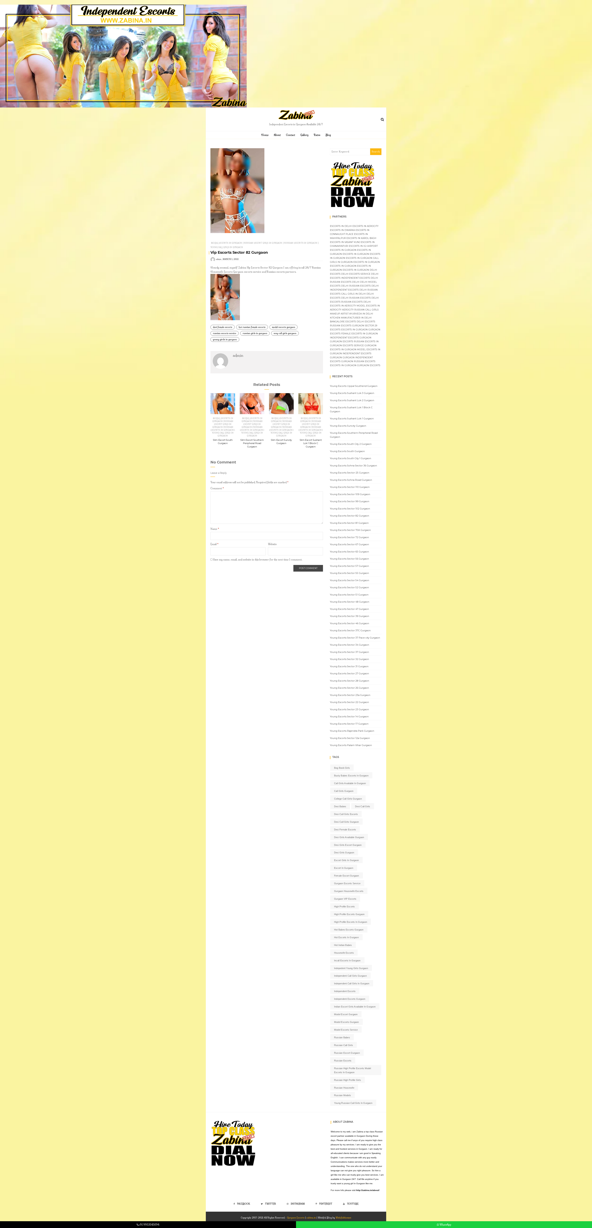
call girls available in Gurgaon (350, 783)
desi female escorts (222, 327)
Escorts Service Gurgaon (359, 345)
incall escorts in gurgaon (347, 960)
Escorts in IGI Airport (363, 246)
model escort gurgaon (346, 1014)
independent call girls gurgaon (350, 975)
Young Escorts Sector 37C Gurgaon (350, 630)
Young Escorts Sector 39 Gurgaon (349, 616)
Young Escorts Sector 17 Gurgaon (349, 723)
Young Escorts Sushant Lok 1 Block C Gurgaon (351, 409)
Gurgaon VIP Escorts (345, 898)
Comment (217, 488)
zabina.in (311, 1217)
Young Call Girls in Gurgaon (226, 247)
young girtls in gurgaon (225, 339)
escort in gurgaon (343, 868)
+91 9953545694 (149, 1224)
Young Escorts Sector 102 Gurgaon (350, 508)
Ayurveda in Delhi (361, 313)
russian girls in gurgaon (255, 333)
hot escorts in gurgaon (346, 937)
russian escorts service (224, 333)
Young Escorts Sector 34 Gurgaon (349, 644)
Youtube (352, 1203)
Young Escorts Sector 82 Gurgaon (349, 515)
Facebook (243, 1203)
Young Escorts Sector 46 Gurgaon (349, 623)
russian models (342, 1095)
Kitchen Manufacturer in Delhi (351, 317)
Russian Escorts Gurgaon (347, 325)
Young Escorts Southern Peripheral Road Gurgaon (354, 434)
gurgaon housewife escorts (349, 891)
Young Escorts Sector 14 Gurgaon (349, 716)
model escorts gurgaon (283, 327)
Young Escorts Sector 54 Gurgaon (349, 580)
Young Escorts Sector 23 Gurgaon (349, 709)
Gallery (304, 134)
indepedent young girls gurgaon (351, 968)
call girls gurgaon (343, 791)
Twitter (270, 1203)
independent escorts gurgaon (349, 999)
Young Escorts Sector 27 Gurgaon (349, 673)
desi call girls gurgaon (346, 822)
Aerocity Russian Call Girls (360, 309)
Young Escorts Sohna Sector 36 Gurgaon (353, 465)
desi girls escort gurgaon (348, 845)
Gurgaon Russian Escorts (358, 361)
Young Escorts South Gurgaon (347, 451)
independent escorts (345, 991)
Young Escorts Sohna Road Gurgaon (351, 479)
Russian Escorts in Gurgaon (300, 243)
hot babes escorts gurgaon (349, 929)
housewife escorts (344, 952)
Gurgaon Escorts (341, 341)
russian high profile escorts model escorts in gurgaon (352, 1070)
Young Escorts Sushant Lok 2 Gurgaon (352, 400)
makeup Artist (339, 313)
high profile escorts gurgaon (349, 914)
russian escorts (342, 1060)
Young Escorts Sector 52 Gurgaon (349, 587)
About (277, 134)
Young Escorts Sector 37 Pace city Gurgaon (355, 637)
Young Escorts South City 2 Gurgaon (351, 443)
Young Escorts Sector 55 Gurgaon (349, 573)
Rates (317, 134)
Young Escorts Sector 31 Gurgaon (349, 666)
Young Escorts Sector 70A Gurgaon (350, 530)
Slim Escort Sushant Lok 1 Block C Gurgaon (311, 443)
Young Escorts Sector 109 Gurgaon (350, 494)
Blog (328, 134)
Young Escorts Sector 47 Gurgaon (349, 609)
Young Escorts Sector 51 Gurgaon (349, 594)
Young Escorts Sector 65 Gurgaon (349, 551)
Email (214, 544)
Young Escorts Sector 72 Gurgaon (349, 537)
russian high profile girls (347, 1080)
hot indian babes (343, 945)
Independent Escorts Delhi (359, 278)
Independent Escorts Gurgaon (350, 337)
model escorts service (346, 1029)
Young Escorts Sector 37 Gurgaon (349, 652)
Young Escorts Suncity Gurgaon (348, 425)
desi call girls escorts (346, 814)
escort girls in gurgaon (346, 860)
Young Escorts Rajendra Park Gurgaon (352, 730)
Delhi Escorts (366, 321)
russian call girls (343, 1045)
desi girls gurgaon (344, 852)
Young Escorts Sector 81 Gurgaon (349, 522)
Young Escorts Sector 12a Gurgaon (350, 738)
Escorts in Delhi (341, 226)
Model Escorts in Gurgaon (226, 243)
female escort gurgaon (346, 875)
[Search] (382, 119)
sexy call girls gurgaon (285, 333)
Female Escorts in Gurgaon (359, 333)
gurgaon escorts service (347, 883)
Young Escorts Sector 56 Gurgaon (349, 558)
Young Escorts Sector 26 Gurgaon (349, 687)
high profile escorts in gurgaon (350, 922)
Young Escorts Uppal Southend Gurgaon (353, 386)
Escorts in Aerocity (365, 226)
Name (214, 528)
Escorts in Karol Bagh (361, 238)
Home (265, 134)
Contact (290, 134)
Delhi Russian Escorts (356, 285)
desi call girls (362, 806)
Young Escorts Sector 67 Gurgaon (349, 544)
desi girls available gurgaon (349, 837)
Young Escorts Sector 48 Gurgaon (349, 601)
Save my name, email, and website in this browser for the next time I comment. (257, 559)
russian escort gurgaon (347, 1053)
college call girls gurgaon (348, 798)
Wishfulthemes (343, 1217)
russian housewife (344, 1087)
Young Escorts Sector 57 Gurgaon (349, 565)
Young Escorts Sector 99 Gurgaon (349, 501)
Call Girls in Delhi (353, 293)
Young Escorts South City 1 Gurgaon (350, 458)
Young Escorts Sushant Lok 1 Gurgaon (352, 418)
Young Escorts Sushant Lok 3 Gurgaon (352, 393)
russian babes (342, 1037)
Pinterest (325, 1203)
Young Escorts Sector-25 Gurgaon (349, 472)
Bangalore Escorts (343, 321)
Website (272, 544)
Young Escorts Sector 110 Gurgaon (350, 487)
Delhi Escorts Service (355, 274)
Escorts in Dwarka (342, 230)
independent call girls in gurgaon (351, 983)
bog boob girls (342, 768)
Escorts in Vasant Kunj (345, 242)
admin (218, 259)
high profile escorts (344, 906)
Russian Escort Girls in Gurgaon (263, 243)
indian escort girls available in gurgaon (355, 1006)
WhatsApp (445, 1224)
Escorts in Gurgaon (343, 250)
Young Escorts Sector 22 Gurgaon (349, 702)
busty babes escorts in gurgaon (351, 775)
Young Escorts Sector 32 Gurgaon (349, 659)
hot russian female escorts (252, 327)
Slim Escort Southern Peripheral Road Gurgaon (252, 443)
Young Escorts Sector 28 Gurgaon (349, 680)
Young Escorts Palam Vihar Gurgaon (351, 745)
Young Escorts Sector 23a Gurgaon (350, 695)
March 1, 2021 (231, 259)
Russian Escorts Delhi (345, 282)
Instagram (298, 1203)
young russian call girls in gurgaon (353, 1103)
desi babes (340, 806)
